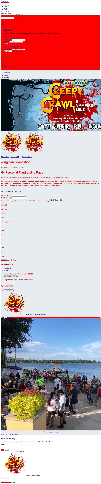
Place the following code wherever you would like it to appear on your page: (25, 201)
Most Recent (8, 268)
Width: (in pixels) (6, 195)
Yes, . (2, 449)
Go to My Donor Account (6, 13)
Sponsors (6, 9)
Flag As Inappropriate (14, 434)
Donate (5, 6)
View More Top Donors (9, 282)
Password (6, 41)
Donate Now (3, 260)
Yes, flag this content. (6, 482)
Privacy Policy (4, 434)
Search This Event (19, 14)
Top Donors (7, 270)
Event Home (6, 5)
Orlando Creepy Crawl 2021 (10, 157)
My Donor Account (14, 38)
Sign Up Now (7, 36)
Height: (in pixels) (6, 198)
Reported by (3, 481)
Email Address (7, 40)
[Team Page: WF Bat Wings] (34, 153)
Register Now (10, 317)
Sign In (14, 51)
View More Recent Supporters (10, 276)
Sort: (2, 290)
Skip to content (4, 1)
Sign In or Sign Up (8, 29)
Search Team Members (20, 451)
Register (5, 8)
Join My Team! (12, 260)
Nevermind (3, 444)
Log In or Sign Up (5, 2)
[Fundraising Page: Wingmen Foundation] (12, 153)
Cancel (6, 449)
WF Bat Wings (27, 157)
